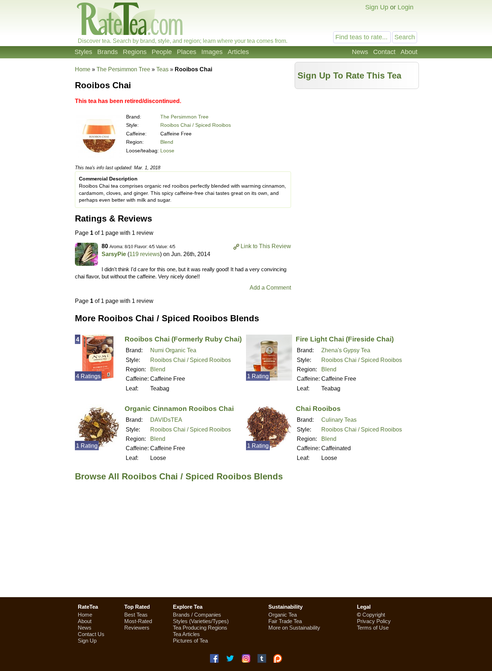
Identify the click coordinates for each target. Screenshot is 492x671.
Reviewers (136, 628)
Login (405, 7)
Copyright (373, 615)
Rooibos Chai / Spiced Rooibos (195, 125)
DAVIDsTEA (166, 420)
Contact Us (91, 634)
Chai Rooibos (318, 408)
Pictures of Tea (190, 641)
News (360, 51)
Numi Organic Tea (173, 350)
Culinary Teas (339, 420)
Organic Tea (282, 615)
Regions (135, 51)
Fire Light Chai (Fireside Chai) (345, 339)
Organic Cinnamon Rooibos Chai (179, 408)
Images (212, 51)
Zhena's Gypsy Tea (345, 350)
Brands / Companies (197, 615)
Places (186, 51)
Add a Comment (270, 288)
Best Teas (136, 615)
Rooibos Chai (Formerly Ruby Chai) (183, 339)
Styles (83, 51)
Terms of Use (373, 628)
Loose (167, 150)
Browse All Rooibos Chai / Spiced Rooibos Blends (179, 476)
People (162, 51)
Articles (238, 51)
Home (82, 69)
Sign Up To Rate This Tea (349, 75)
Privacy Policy (374, 621)
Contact (384, 51)
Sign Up (376, 7)
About (409, 51)
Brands (107, 51)
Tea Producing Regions (200, 628)
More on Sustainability (294, 628)
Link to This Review (266, 246)
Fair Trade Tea (285, 621)
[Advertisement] (356, 143)
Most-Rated (138, 621)
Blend (166, 142)
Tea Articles (186, 634)
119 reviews (144, 254)
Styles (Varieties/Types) (201, 621)
